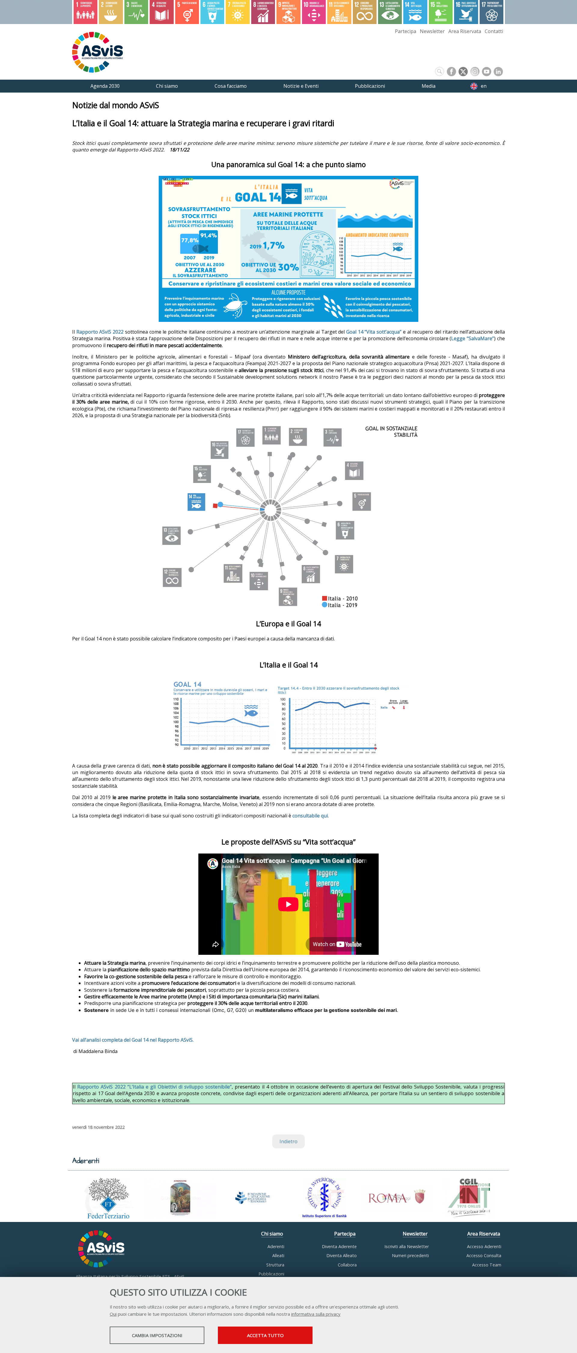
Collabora (347, 1265)
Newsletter (432, 31)
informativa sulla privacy (315, 1314)
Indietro (288, 1141)
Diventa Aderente (339, 1246)
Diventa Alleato (341, 1255)
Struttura (275, 1265)
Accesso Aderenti (484, 1246)
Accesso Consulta (483, 1255)
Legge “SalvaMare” (472, 338)
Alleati (278, 1255)
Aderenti (275, 1246)
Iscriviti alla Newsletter (406, 1246)
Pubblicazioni (271, 1274)
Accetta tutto (265, 1335)
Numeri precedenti (410, 1255)
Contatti (494, 31)
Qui (113, 1314)
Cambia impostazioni (157, 1335)
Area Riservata (464, 31)
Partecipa (405, 31)
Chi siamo (272, 1233)
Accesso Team (486, 1265)
